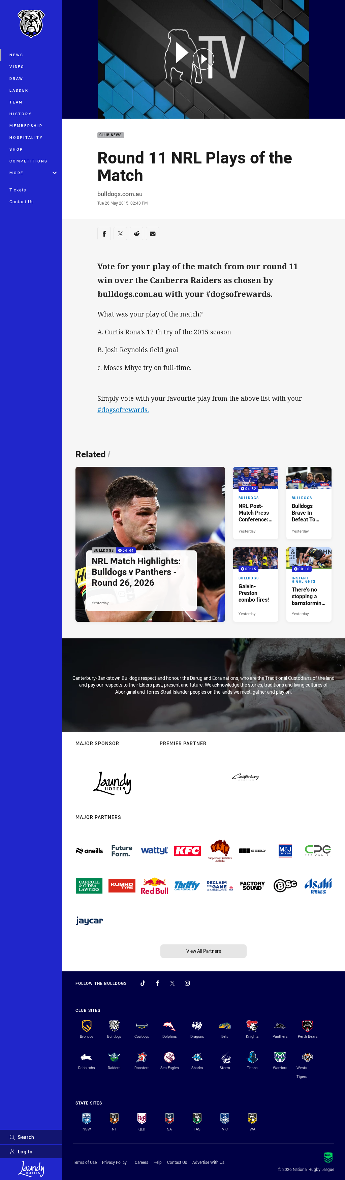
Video (17, 66)
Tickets (17, 190)
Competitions (28, 160)
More (16, 172)
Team (16, 101)
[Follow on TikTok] (143, 983)
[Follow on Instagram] (187, 983)
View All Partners (203, 951)
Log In (25, 1151)
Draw (16, 78)
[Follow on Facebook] (157, 983)
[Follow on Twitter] (172, 983)
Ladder (19, 90)
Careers (141, 1162)
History (20, 113)
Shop (16, 149)
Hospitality (26, 137)
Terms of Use (85, 1162)
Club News (110, 135)
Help (158, 1162)
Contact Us (21, 202)
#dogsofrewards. (123, 409)
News (16, 54)
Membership (26, 125)
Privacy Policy (114, 1162)
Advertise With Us (208, 1162)
